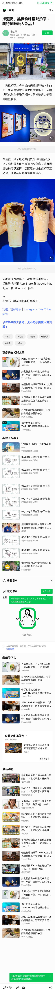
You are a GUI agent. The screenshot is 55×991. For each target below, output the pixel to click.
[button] (7, 987)
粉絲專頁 (15, 309)
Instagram (30, 309)
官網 (5, 309)
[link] (17, 987)
